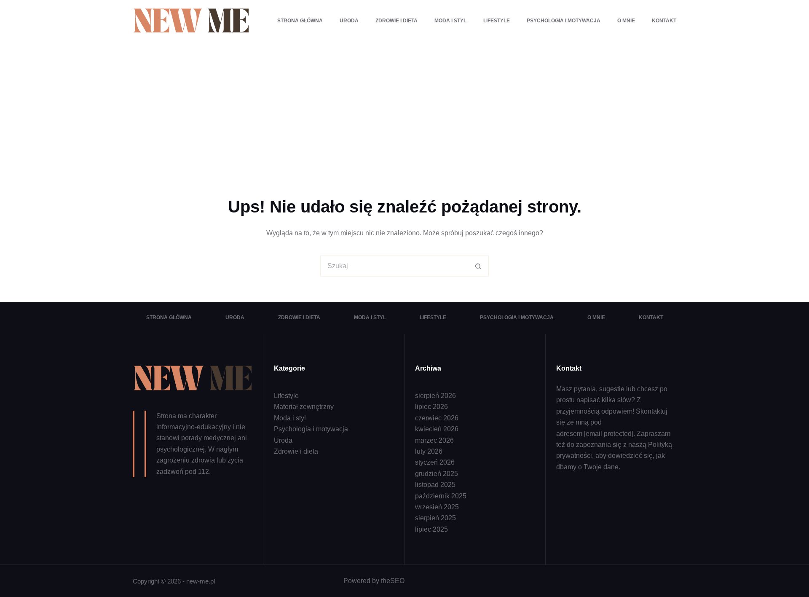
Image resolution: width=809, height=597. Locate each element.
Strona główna (300, 21)
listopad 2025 (435, 484)
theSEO (392, 580)
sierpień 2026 (435, 395)
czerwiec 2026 (436, 418)
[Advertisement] (404, 105)
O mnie (626, 21)
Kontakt (664, 21)
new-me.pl (200, 581)
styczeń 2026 (435, 462)
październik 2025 (440, 496)
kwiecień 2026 (436, 429)
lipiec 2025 (431, 529)
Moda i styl (450, 21)
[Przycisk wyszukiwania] (478, 266)
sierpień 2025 (435, 518)
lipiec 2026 (431, 406)
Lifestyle (496, 21)
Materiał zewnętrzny (304, 406)
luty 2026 (428, 451)
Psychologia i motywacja (563, 21)
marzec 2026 (434, 440)
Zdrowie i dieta (396, 21)
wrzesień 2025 (437, 507)
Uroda (349, 21)
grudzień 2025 (436, 473)
